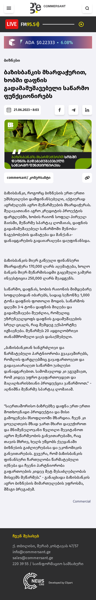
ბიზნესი (12, 60)
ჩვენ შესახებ (26, 536)
